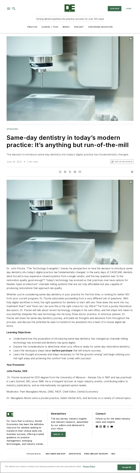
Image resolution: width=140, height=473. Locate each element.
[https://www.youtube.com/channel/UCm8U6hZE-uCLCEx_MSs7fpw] (111, 426)
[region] (70, 467)
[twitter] (70, 171)
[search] (14, 9)
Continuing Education (100, 27)
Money (66, 27)
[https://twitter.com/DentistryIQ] (108, 426)
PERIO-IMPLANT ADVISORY (96, 454)
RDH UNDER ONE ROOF (56, 454)
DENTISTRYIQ (75, 454)
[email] (79, 171)
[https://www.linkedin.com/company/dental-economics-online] (104, 426)
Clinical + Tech (50, 27)
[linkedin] (65, 171)
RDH (113, 454)
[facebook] (60, 171)
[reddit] (75, 171)
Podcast (79, 27)
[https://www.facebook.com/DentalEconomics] (97, 426)
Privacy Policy (89, 466)
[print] (132, 171)
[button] (9, 9)
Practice (32, 27)
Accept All (126, 467)
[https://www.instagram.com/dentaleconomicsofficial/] (100, 426)
